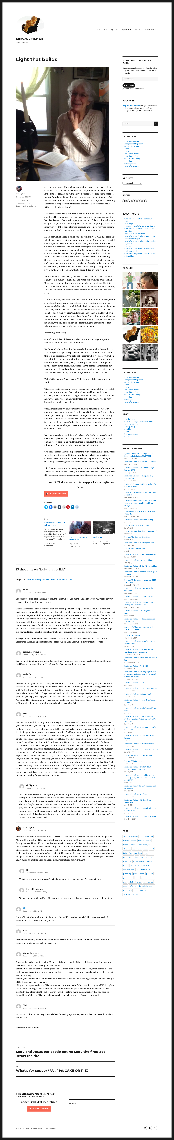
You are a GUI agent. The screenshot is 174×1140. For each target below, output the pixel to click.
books (148, 841)
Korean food (128, 857)
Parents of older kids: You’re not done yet (140, 226)
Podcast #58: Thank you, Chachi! (136, 526)
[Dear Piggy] (131, 298)
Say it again (97, 537)
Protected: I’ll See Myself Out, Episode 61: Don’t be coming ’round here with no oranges (140, 503)
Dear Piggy (128, 224)
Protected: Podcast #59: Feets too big (138, 520)
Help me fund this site (131, 106)
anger (28, 203)
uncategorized (140, 890)
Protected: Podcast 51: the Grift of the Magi (140, 566)
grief (32, 203)
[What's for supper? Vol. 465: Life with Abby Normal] (149, 298)
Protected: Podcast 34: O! (134, 683)
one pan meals (129, 869)
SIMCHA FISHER (29, 39)
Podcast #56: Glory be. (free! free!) (137, 537)
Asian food (149, 836)
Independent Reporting (133, 144)
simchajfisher (21, 194)
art (141, 836)
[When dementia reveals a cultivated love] (56, 534)
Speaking (126, 29)
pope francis (128, 878)
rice (124, 882)
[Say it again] (104, 527)
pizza (142, 874)
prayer (143, 878)
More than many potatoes (134, 234)
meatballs (127, 861)
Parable (127, 149)
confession (137, 849)
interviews (138, 853)
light (17, 206)
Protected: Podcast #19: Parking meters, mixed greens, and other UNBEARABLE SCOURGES (139, 777)
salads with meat (135, 882)
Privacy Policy (151, 29)
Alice (25, 908)
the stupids (127, 890)
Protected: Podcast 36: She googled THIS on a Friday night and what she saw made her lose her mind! (140, 674)
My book (114, 29)
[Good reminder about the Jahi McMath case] (131, 334)
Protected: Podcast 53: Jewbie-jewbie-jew (140, 554)
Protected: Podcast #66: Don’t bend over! (140, 462)
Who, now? (101, 29)
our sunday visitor (143, 869)
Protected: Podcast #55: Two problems (139, 543)
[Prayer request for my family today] (80, 527)
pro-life (151, 878)
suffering (32, 206)
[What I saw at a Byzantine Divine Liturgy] (149, 334)
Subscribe (129, 85)
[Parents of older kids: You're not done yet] (131, 316)
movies (149, 861)
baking (141, 841)
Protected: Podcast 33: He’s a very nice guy (140, 688)
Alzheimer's (20, 203)
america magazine (130, 836)
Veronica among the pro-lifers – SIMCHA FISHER (49, 580)
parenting (127, 874)
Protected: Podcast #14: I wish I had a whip (140, 817)
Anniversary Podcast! (132, 635)
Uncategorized (22, 200)
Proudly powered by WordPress (43, 1128)
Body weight (129, 246)
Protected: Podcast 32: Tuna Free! (137, 694)
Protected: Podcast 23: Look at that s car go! (141, 750)
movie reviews (138, 861)
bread (125, 845)
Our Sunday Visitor (131, 146)
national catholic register (139, 865)
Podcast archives (131, 434)
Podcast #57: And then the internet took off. (141, 531)
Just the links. (129, 419)
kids (145, 853)
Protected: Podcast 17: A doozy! (136, 794)
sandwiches (148, 882)
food (152, 849)
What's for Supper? (131, 166)
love (142, 857)
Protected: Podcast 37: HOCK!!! (136, 666)
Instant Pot (127, 853)
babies (126, 841)
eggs (146, 849)
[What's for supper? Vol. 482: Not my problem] (149, 280)
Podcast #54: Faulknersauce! (135, 549)
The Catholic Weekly (132, 159)
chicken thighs (144, 845)
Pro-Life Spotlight (131, 154)
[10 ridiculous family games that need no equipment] (131, 280)
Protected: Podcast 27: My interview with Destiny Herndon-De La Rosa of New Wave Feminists (140, 719)
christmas (127, 849)
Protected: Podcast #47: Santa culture (138, 597)
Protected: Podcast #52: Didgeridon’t (138, 560)
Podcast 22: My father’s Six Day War (138, 755)
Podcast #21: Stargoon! (133, 761)
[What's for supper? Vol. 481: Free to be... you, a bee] (149, 316)
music (125, 865)
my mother (24, 206)
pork (137, 878)
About (126, 432)
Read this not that (131, 156)
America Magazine (131, 141)
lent (136, 857)
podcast (127, 151)
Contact (138, 29)
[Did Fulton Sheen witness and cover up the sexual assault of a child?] (149, 352)
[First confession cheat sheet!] (131, 352)
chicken (133, 845)
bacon (133, 841)
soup (125, 886)
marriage (150, 857)
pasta (135, 874)
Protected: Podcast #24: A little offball (139, 744)
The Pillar (128, 161)
